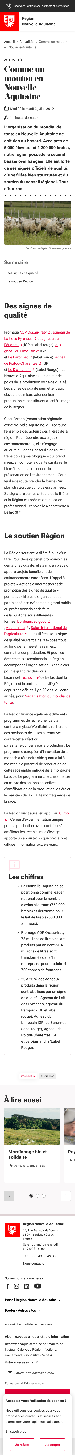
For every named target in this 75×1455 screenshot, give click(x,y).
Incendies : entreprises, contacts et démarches (41, 5)
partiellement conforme (37, 1324)
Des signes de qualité (22, 273)
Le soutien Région (20, 281)
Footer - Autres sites (20, 1310)
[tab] (31, 1196)
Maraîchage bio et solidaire (27, 1154)
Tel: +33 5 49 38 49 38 (39, 1256)
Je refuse (24, 1446)
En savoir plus (16, 1431)
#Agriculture (28, 1076)
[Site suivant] (66, 1196)
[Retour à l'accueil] (12, 1230)
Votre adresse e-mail (21, 1362)
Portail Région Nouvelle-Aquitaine (31, 1300)
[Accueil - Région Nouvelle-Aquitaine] (9, 21)
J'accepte (55, 1446)
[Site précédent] (9, 1196)
